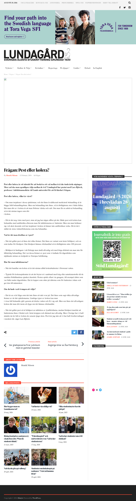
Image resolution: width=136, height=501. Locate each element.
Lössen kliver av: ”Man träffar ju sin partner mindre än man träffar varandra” (119, 296)
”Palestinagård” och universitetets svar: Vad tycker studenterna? (43, 439)
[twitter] (74, 332)
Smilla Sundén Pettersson (118, 286)
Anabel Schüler (113, 337)
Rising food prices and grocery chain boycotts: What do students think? (16, 439)
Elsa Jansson (112, 327)
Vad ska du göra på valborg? (15, 468)
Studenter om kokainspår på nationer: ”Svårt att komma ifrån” (43, 471)
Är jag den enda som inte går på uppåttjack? (119, 308)
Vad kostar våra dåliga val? (41, 406)
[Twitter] (124, 7)
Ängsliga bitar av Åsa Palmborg (63, 343)
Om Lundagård (27, 3)
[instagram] (129, 7)
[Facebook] (119, 7)
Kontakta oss (42, 3)
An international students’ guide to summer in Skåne (119, 332)
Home (6, 74)
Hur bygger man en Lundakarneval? (12, 407)
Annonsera (55, 3)
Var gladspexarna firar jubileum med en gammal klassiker (24, 345)
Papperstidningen (93, 3)
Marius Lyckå (112, 302)
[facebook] (81, 332)
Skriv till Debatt (110, 3)
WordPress (36, 498)
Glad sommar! (112, 282)
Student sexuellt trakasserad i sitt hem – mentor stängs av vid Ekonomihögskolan (119, 321)
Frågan (11, 74)
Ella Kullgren (113, 312)
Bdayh (20, 498)
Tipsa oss (80, 3)
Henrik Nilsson (11, 175)
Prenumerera (68, 3)
